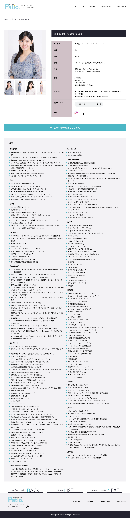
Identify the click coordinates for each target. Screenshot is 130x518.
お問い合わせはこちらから (67, 127)
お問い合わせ (121, 7)
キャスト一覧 (79, 7)
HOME (6, 19)
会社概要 (92, 7)
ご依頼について (106, 7)
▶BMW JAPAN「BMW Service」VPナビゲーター (91, 96)
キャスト (15, 19)
